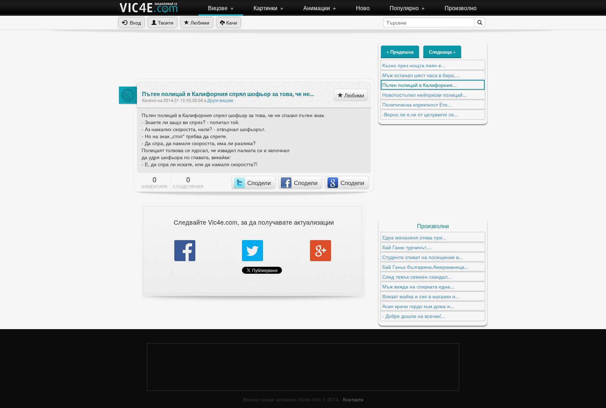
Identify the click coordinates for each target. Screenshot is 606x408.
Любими (199, 22)
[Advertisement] (246, 58)
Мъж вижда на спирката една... (418, 286)
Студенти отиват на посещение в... (422, 256)
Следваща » (442, 51)
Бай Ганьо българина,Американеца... (425, 266)
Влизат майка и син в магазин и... (420, 296)
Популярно (407, 8)
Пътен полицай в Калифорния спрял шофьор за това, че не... (228, 94)
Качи (231, 22)
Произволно (461, 8)
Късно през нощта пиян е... (413, 65)
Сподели (259, 182)
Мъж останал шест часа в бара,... (420, 75)
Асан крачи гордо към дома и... (418, 306)
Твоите (165, 22)
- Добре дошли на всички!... (413, 315)
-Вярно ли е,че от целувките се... (420, 114)
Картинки (268, 8)
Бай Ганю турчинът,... (407, 247)
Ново (363, 8)
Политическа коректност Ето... (417, 104)
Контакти (353, 399)
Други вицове (220, 100)
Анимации (319, 8)
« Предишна (399, 51)
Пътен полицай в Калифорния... (419, 84)
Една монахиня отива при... (414, 237)
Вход (134, 22)
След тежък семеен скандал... (417, 276)
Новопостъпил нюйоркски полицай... (424, 94)
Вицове (221, 8)
